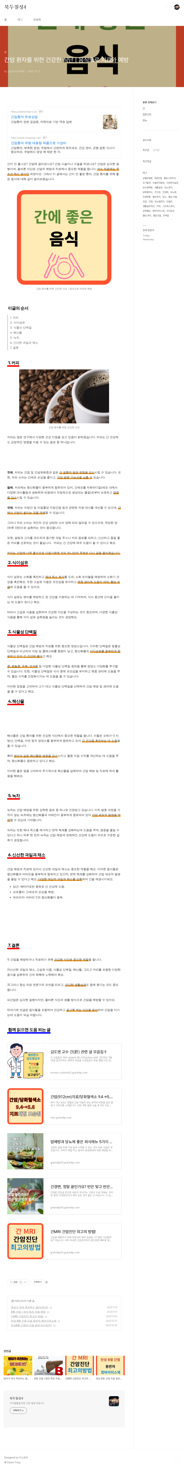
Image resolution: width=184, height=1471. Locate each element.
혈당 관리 (147, 215)
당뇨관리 (168, 187)
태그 (20, 19)
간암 (145, 201)
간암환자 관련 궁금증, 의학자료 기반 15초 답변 (41, 122)
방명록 (37, 19)
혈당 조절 (172, 196)
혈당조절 (157, 215)
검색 (168, 7)
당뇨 (145, 120)
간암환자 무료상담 (24, 117)
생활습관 (158, 187)
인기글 (156, 150)
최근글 (146, 150)
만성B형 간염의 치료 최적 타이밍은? (31, 1325)
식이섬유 (170, 211)
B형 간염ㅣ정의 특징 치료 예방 (28, 1311)
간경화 (165, 192)
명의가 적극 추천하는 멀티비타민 (29, 1307)
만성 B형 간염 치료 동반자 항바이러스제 (33, 1320)
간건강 (157, 192)
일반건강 (147, 114)
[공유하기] (21, 1282)
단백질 (166, 215)
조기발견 (147, 182)
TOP (177, 1459)
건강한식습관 (172, 182)
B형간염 (158, 178)
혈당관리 (156, 196)
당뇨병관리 (159, 201)
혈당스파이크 (170, 178)
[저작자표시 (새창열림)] (46, 1282)
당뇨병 (173, 192)
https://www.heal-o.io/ (24, 111)
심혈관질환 (148, 178)
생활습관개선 (149, 206)
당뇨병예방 (148, 187)
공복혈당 (147, 211)
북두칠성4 (15, 7)
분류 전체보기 (149, 102)
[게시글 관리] (25, 1282)
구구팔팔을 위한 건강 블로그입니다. (27, 1403)
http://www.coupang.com (26, 137)
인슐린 (169, 201)
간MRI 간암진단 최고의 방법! (27, 1316)
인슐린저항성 (158, 182)
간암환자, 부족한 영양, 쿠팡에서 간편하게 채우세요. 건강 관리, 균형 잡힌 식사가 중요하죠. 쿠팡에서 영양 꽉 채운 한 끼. (63, 150)
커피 (158, 206)
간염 (151, 201)
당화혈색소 (148, 192)
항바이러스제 (158, 211)
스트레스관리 (168, 206)
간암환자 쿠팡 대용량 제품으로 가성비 (38, 143)
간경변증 (147, 196)
